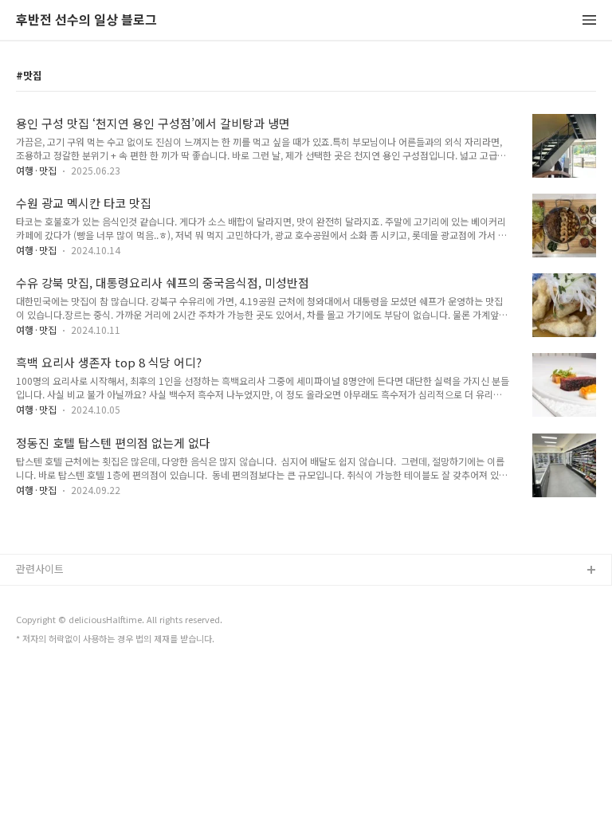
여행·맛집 (36, 170)
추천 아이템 (42, 596)
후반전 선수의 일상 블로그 (86, 20)
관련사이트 (40, 568)
